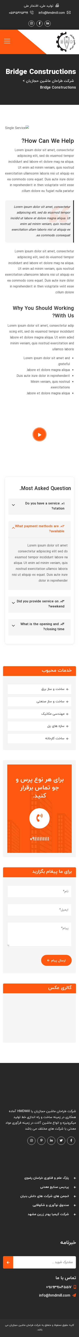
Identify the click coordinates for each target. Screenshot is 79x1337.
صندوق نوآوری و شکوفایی (51, 1205)
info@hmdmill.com (54, 1295)
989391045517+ (59, 1287)
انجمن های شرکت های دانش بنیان (44, 1196)
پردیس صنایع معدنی (54, 1187)
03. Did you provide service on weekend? (40, 604)
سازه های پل (55, 726)
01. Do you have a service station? (44, 506)
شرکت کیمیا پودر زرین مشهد (48, 1214)
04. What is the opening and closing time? (42, 627)
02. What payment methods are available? (39, 529)
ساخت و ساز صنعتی (50, 701)
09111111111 (39, 839)
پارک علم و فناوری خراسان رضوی (46, 1178)
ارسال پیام (58, 960)
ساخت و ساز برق (52, 689)
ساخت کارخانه (54, 738)
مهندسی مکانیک (52, 714)
